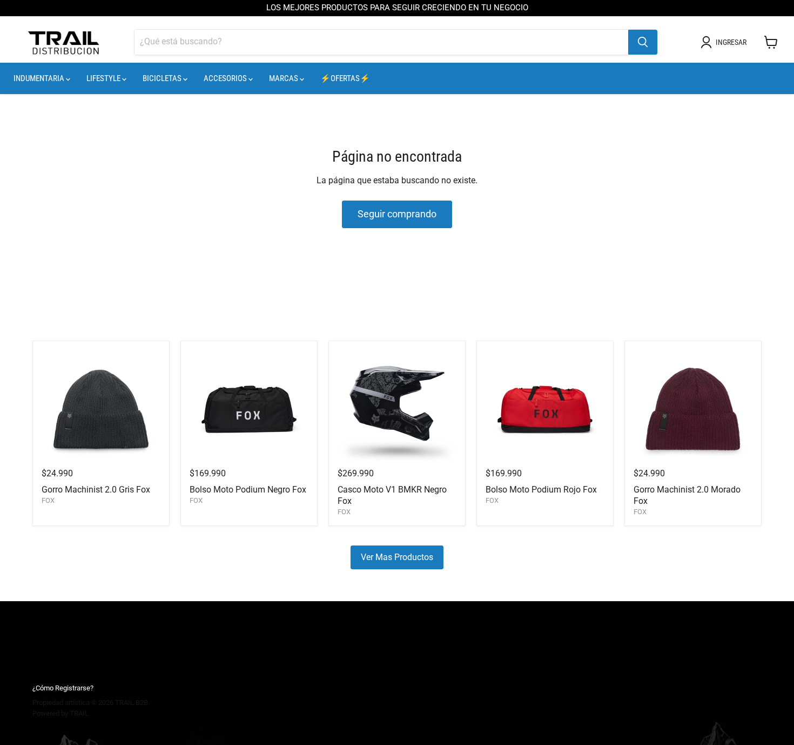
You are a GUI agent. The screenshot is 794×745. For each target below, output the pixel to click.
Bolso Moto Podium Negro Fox (248, 489)
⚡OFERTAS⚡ (345, 78)
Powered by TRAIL (60, 713)
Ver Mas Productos (397, 557)
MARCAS (284, 78)
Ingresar (731, 42)
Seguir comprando (397, 213)
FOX (48, 500)
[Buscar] (642, 42)
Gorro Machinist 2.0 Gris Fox (96, 489)
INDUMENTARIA (40, 78)
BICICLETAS (163, 78)
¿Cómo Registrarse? (62, 688)
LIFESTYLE (104, 78)
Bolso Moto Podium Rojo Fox (541, 489)
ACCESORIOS (226, 78)
